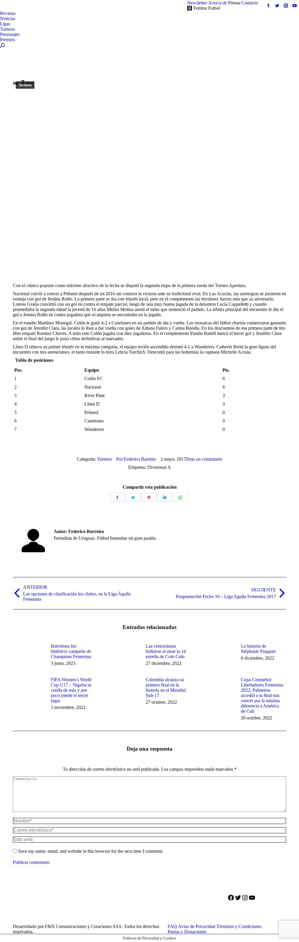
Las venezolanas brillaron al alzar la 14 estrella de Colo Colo (166, 651)
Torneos (25, 85)
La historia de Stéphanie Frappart (258, 649)
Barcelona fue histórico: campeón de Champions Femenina (71, 651)
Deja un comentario (204, 459)
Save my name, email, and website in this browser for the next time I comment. (90, 851)
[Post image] (29, 656)
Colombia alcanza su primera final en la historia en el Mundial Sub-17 (166, 687)
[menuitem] (197, 3)
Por (136, 459)
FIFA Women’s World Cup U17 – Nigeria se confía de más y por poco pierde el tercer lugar (71, 690)
